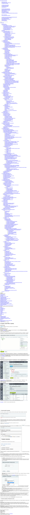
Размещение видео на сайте (7, 184)
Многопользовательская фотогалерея (10, 280)
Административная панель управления (10, 55)
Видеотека (6, 187)
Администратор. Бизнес (5, 6)
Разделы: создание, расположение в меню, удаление (12, 141)
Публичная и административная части (10, 33)
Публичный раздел (6, 49)
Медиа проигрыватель (8, 185)
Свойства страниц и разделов (7, 76)
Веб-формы (1, 307)
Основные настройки (8, 133)
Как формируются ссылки (6, 84)
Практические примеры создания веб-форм (11, 228)
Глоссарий (3, 30)
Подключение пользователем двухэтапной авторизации (12, 43)
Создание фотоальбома (10, 277)
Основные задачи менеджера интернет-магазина (9, 197)
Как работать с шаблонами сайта (7, 174)
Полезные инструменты (6, 164)
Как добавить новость (9, 161)
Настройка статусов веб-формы (11, 222)
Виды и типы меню (9, 100)
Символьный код (7, 134)
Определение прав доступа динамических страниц (12, 82)
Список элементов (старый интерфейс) (12, 61)
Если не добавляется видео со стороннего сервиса (11, 192)
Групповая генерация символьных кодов (10, 166)
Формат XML (7, 149)
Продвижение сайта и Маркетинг (6, 2)
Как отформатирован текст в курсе (8, 29)
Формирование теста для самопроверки (10, 254)
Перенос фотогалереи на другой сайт (10, 283)
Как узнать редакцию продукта (7, 28)
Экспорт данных (9, 147)
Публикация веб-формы (8, 227)
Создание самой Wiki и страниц (9, 287)
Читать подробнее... (3, 353)
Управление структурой (3, 299)
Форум (4, 272)
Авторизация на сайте (6, 41)
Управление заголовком (8, 77)
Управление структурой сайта (7, 93)
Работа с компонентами (6, 124)
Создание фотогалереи (10, 281)
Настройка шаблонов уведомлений (9, 225)
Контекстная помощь (8, 69)
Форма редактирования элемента (9, 64)
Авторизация (2, 22)
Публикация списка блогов (8, 213)
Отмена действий (7, 88)
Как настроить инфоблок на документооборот (13, 239)
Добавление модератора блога (9, 216)
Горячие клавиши (7, 52)
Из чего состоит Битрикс (6, 32)
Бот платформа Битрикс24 (5, 18)
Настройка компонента (10, 189)
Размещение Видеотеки (10, 188)
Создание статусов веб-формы (12, 232)
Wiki (4, 285)
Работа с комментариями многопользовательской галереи (14, 282)
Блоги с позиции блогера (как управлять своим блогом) (12, 215)
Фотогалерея (5, 274)
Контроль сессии (7, 89)
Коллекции (6, 107)
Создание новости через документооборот (12, 240)
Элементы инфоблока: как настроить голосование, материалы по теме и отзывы (15, 167)
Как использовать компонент (9, 125)
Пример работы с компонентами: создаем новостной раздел (11, 126)
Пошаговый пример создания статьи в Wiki (11, 290)
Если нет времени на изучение (7, 25)
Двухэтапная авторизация (6, 42)
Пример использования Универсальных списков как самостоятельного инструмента (16, 271)
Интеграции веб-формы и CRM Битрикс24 (12, 224)
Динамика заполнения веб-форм (9, 226)
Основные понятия (7, 218)
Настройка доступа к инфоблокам (9, 136)
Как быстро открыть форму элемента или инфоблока (12, 165)
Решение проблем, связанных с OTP (10, 47)
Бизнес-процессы (5, 90)
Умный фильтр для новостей (7, 182)
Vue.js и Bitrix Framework (5, 11)
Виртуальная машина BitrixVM (6, 15)
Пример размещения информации (9, 75)
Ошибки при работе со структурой (8, 199)
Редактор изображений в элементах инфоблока (11, 142)
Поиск (6, 109)
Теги (5, 289)
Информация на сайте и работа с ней (7, 72)
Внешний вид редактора (6, 114)
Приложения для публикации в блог (8, 196)
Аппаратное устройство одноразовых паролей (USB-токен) (13, 46)
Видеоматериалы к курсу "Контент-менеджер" (9, 26)
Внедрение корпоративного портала (7, 17)
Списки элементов (7, 58)
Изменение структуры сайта (7, 95)
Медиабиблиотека (5, 105)
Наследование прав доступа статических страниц (11, 81)
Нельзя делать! (5, 200)
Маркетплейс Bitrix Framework (6, 10)
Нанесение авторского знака (9, 138)
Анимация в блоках (7, 262)
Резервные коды (7, 44)
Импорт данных (9, 151)
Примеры (6, 159)
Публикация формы (10, 233)
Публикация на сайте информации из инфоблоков (10, 154)
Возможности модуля (8, 242)
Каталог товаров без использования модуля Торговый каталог (11, 193)
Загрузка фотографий (9, 278)
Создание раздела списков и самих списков (11, 268)
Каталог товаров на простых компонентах (12, 160)
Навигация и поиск (7, 65)
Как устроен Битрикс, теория (4, 296)
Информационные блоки (8, 34)
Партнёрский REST (4, 20)
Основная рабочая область (8, 57)
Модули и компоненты (8, 35)
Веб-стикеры (5, 194)
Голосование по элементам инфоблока (12, 168)
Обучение (4, 250)
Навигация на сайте (6, 98)
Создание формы (10, 231)
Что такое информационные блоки (8, 129)
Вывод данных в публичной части (9, 207)
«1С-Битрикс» (11, 513)
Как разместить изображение (9, 119)
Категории (6, 288)
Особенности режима (9, 220)
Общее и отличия (7, 74)
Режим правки (7, 51)
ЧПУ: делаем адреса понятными (9, 156)
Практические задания (6, 92)
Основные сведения (7, 195)
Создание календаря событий (7, 183)
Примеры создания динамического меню (12, 103)
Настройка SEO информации (9, 143)
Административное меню (8, 56)
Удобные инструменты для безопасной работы (9, 87)
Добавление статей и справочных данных (10, 206)
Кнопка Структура (5, 94)
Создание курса (7, 251)
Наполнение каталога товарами (7, 180)
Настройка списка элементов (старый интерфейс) (13, 63)
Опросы (4, 256)
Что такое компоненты (6, 123)
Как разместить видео (8, 120)
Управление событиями (8, 244)
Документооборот (5, 235)
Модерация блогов (7, 214)
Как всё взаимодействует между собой (8, 36)
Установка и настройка (5, 3)
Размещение (8, 186)
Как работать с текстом (6, 115)
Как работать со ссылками (8, 117)
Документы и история (9, 237)
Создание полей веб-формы (10, 223)
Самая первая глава (4, 24)
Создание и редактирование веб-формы (12, 221)
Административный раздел (7, 53)
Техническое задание (11, 230)
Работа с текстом (5, 204)
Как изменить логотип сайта (7, 176)
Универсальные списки (3, 312)
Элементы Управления (5, 48)
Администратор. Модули (5, 5)
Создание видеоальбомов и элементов (12, 190)
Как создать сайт (7, 260)
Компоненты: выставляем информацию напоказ (11, 155)
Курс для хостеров (4, 14)
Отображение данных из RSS (10, 153)
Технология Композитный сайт (6, 9)
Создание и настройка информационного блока (9, 132)
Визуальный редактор (5, 112)
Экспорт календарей (7, 245)
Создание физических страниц (9, 96)
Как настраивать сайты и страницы (9, 265)
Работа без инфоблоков (8, 39)
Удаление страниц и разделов (9, 97)
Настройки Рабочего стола (10, 67)
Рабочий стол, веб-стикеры (7, 208)
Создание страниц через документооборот (12, 238)
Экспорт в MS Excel (7, 70)
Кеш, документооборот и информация (8, 83)
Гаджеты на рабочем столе (10, 68)
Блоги (6, 212)
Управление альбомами (10, 279)
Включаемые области (6, 86)
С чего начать (5, 201)
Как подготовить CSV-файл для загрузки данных (13, 148)
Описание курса (2, 294)
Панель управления (7, 50)
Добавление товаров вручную (9, 181)
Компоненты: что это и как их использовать (6, 300)
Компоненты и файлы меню (10, 101)
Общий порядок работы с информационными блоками (10, 130)
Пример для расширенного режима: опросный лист (13, 229)
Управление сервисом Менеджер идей (10, 248)
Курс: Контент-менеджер (3, 0)
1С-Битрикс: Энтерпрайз (5, 12)
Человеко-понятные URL (6, 85)
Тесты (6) (3, 291)
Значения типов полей (8, 270)
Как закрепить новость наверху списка (12, 162)
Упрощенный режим (8, 219)
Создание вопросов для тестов (9, 253)
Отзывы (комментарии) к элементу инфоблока (13, 169)
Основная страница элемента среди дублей (11, 158)
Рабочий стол (7, 66)
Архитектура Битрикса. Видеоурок (8, 31)
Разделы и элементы (6, 140)
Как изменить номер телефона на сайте (8, 175)
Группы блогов (7, 211)
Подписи (6, 139)
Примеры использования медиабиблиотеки (11, 110)
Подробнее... (3, 355)
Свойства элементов (7, 135)
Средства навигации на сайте (9, 99)
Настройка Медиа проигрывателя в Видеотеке (13, 191)
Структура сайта (5, 202)
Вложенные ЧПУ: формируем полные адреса (11, 157)
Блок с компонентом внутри (9, 264)
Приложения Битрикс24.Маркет (6, 19)
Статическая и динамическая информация (9, 73)
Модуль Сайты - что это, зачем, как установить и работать (12, 261)
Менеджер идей (5, 246)
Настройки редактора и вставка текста (10, 118)
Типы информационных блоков (7, 131)
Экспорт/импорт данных (6, 146)
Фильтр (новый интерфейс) (10, 60)
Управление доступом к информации (8, 79)
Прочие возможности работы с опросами (10, 258)
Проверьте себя (5, 40)
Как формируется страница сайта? (9, 37)
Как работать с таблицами (8, 116)
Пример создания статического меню (11, 102)
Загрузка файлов (7, 108)
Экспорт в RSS (9, 152)
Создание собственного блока (9, 263)
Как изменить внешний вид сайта (6, 173)
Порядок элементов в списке (10, 62)
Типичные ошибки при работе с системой (7, 198)
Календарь (4, 241)
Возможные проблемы (6, 171)
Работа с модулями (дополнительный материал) (8, 209)
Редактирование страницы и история (5, 318)
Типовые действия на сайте (7, 27)
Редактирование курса (8, 252)
